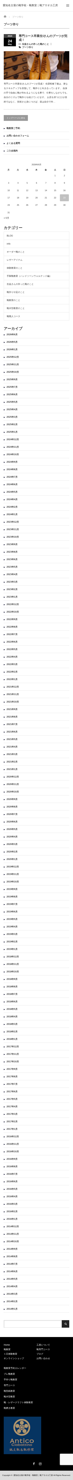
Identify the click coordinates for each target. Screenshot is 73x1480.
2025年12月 (13, 357)
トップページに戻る (16, 118)
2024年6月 (12, 484)
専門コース (9, 1385)
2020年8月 (12, 806)
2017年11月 (13, 1054)
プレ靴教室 (9, 1374)
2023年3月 (12, 582)
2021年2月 (12, 761)
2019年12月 (13, 866)
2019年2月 (12, 941)
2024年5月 (12, 492)
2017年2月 (12, 1121)
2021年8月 (12, 716)
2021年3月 (12, 754)
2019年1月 (12, 949)
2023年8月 (12, 552)
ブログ (39, 1354)
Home (7, 1345)
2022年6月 (12, 641)
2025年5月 (12, 402)
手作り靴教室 (10, 1379)
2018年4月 (12, 1016)
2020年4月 (12, 836)
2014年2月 (12, 1301)
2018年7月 (12, 994)
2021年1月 (12, 769)
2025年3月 (12, 417)
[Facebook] (33, 1463)
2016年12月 (13, 1136)
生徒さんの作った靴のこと (35, 44)
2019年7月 (12, 904)
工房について (43, 1345)
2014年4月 (12, 1286)
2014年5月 (12, 1279)
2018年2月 (12, 1031)
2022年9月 (12, 619)
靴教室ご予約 (13, 128)
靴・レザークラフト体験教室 (18, 1402)
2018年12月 (13, 956)
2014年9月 (12, 1249)
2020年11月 (13, 784)
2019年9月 (12, 889)
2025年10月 (13, 372)
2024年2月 (12, 507)
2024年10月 (13, 454)
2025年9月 (12, 379)
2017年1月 (12, 1129)
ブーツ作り (27, 47)
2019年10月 (13, 881)
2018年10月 (13, 971)
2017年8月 (12, 1076)
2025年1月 (12, 432)
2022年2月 (12, 671)
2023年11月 (13, 529)
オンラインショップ (14, 1358)
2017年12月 (13, 1046)
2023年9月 (12, 544)
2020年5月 (12, 829)
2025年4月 (12, 409)
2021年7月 (12, 724)
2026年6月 (12, 334)
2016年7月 (12, 1174)
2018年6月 (12, 1001)
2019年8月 (12, 896)
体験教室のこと (14, 268)
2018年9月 (12, 979)
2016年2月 (12, 1211)
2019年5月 (12, 919)
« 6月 (6, 218)
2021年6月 (12, 731)
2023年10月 (13, 537)
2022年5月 (12, 649)
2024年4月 (12, 499)
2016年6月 (12, 1181)
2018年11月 (13, 964)
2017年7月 (12, 1084)
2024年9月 (12, 462)
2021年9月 (12, 709)
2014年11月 (13, 1234)
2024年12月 (13, 439)
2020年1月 (12, 859)
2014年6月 (12, 1271)
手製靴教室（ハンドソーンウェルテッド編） (29, 276)
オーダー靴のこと (16, 252)
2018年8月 (12, 986)
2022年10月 (13, 612)
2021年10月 (13, 701)
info (8, 243)
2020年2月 (12, 851)
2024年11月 (13, 447)
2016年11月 (13, 1144)
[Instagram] (39, 1463)
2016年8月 (12, 1166)
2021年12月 (13, 686)
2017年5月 (12, 1099)
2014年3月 (12, 1294)
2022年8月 (12, 627)
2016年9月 (12, 1159)
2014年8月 (12, 1256)
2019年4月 (12, 926)
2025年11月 (13, 364)
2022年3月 (12, 664)
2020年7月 (12, 814)
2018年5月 (12, 1009)
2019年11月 (13, 874)
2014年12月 (13, 1226)
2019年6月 (12, 911)
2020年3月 (12, 844)
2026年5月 (12, 342)
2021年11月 (13, 694)
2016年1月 (12, 1219)
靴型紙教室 (9, 1391)
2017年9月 (12, 1069)
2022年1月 (12, 679)
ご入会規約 (12, 150)
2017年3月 (12, 1114)
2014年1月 (12, 1309)
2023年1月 (12, 597)
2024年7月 (12, 477)
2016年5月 (12, 1189)
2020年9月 (12, 799)
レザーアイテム (14, 260)
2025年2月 (12, 424)
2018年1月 (12, 1039)
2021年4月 (12, 746)
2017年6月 (12, 1091)
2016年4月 (12, 1196)
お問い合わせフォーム (18, 135)
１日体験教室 (10, 1354)
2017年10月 (13, 1061)
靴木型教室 (9, 1396)
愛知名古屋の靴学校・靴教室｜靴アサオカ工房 (30, 5)
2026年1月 (12, 349)
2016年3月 (12, 1204)
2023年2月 (12, 589)
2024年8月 (12, 469)
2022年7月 (12, 634)
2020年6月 (12, 821)
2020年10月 (13, 791)
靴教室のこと (13, 300)
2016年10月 (13, 1151)
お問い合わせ (43, 1358)
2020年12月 (13, 776)
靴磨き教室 (9, 1408)
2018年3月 (12, 1024)
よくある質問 (13, 143)
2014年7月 (12, 1264)
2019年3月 (12, 934)
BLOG (10, 235)
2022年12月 (13, 604)
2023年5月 (12, 567)
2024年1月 (12, 514)
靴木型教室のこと (16, 308)
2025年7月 (12, 387)
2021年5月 (12, 739)
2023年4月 (12, 574)
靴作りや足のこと (16, 292)
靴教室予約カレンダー (15, 1368)
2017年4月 (12, 1106)
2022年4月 (12, 656)
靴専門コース (43, 1349)
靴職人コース (13, 316)
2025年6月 (12, 394)
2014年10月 (13, 1241)
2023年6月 (12, 559)
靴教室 (7, 1349)
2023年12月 (13, 522)
